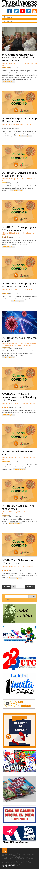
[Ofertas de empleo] (19, 730)
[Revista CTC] (19, 801)
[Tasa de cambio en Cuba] (19, 822)
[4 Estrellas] (7, 67)
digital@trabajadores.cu (10, 866)
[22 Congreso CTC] (19, 669)
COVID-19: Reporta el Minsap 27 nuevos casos (19, 120)
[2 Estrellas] (4, 67)
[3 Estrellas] (6, 67)
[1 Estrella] (2, 67)
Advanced (7, 599)
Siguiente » (30, 587)
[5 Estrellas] (9, 67)
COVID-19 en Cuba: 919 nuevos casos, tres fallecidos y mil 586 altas (19, 397)
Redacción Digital (15, 345)
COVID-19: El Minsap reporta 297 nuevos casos (19, 229)
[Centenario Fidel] (19, 622)
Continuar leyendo (8, 81)
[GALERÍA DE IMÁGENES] (19, 772)
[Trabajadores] (4, 850)
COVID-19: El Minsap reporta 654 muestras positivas (19, 285)
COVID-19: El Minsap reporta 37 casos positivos (19, 174)
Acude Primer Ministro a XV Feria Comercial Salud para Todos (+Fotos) (18, 57)
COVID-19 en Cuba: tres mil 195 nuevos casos (18, 562)
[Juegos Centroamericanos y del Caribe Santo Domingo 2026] (19, 644)
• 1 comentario (26, 345)
